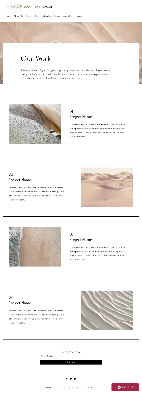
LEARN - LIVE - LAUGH (38, 6)
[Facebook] (66, 378)
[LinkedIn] (75, 378)
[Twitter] (71, 378)
